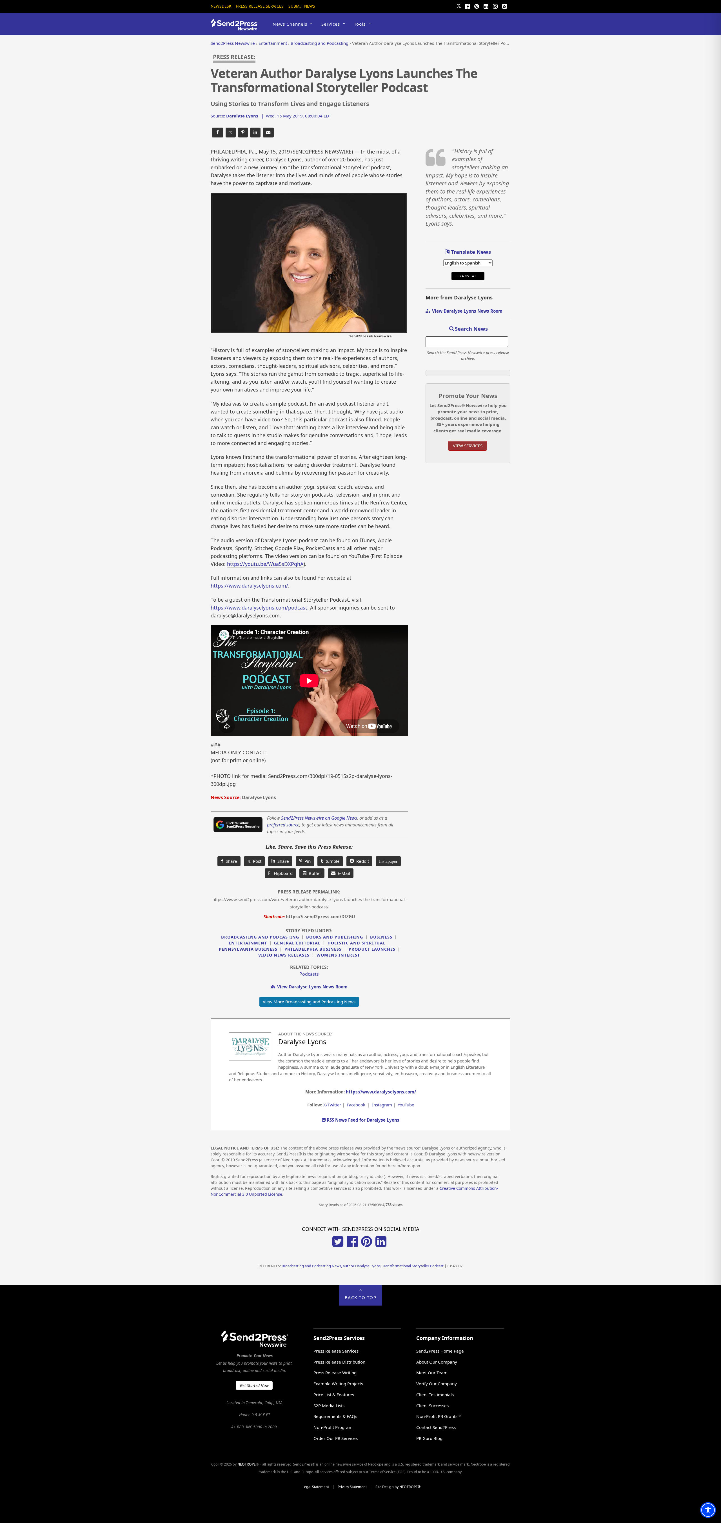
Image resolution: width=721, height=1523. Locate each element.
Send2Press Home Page (440, 1351)
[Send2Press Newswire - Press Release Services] (237, 28)
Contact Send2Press (436, 1427)
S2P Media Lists (328, 1405)
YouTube (406, 1105)
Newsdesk (221, 6)
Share (230, 861)
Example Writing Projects (338, 1383)
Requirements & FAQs (335, 1416)
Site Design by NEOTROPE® (397, 1486)
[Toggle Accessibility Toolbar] (708, 1510)
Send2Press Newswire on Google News (319, 818)
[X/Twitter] (337, 1245)
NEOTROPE (246, 1464)
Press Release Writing (335, 1372)
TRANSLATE (468, 276)
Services (330, 24)
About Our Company (436, 1362)
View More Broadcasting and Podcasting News (309, 1001)
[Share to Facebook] (217, 132)
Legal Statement (315, 1486)
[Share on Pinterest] (243, 132)
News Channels (290, 24)
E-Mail (342, 873)
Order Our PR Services (335, 1438)
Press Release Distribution (339, 1362)
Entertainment (248, 943)
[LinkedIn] (486, 5)
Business (381, 937)
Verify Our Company (436, 1383)
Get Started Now (254, 1385)
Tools (360, 24)
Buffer (313, 873)
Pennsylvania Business (248, 949)
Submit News (301, 6)
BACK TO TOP (361, 1297)
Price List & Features (333, 1394)
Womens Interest (338, 955)
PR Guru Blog (429, 1438)
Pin (306, 861)
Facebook (356, 1105)
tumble (331, 861)
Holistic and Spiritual (357, 943)
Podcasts (309, 974)
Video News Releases (284, 955)
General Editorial (297, 943)
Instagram (382, 1105)
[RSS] (504, 5)
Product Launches (372, 949)
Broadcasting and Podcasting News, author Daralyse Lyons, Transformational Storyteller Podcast (363, 1265)
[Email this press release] (268, 132)
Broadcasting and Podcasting (260, 937)
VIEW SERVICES (467, 445)
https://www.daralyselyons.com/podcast (259, 607)
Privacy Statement (352, 1486)
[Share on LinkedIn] (255, 132)
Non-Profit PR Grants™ (438, 1416)
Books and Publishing (334, 937)
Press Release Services (260, 6)
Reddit (361, 861)
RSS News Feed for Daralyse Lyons (362, 1120)
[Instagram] (495, 5)
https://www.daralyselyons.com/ (249, 585)
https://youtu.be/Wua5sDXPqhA (265, 564)
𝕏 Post (254, 861)
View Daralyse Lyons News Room (311, 987)
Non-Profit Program (333, 1427)
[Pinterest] (476, 5)
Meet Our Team (432, 1372)
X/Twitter (332, 1105)
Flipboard (280, 873)
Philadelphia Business (313, 949)
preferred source (283, 825)
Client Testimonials (435, 1394)
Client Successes (432, 1405)
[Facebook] (467, 5)
